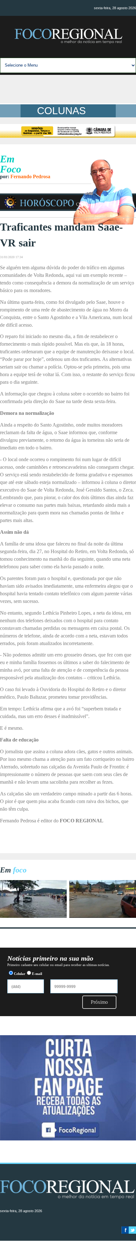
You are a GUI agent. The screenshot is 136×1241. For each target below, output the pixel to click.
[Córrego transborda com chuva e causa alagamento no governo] (102, 916)
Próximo (99, 1002)
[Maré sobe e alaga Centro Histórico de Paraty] (33, 916)
